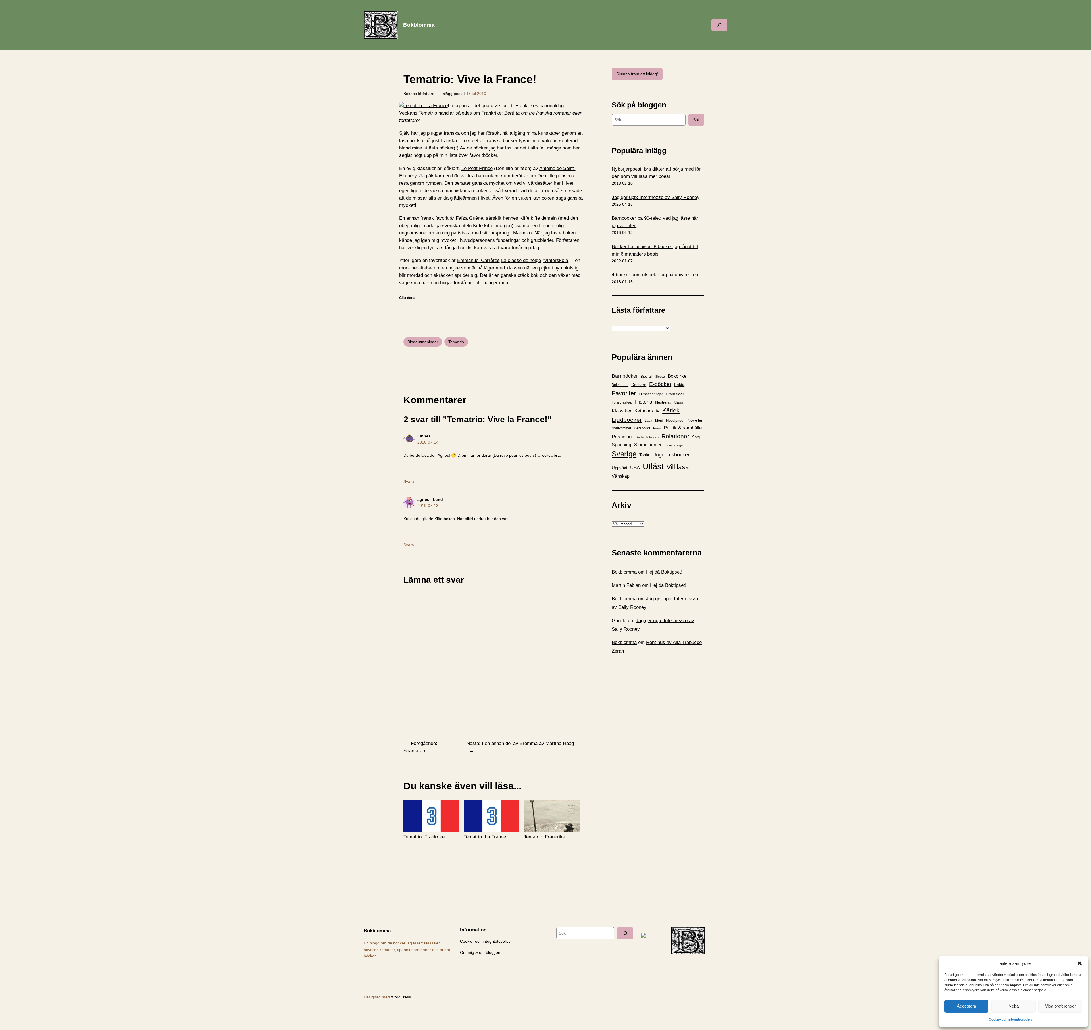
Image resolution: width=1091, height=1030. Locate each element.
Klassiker (622, 411)
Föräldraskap (622, 402)
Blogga (660, 376)
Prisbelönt (622, 436)
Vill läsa (678, 467)
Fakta (679, 384)
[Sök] (625, 933)
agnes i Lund (430, 499)
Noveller (695, 420)
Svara (408, 481)
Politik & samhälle (683, 428)
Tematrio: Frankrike (424, 837)
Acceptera (966, 1006)
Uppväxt (619, 467)
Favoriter (624, 393)
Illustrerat (663, 402)
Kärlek (671, 410)
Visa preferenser (1060, 1006)
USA (635, 467)
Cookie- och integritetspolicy (1010, 1019)
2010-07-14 (427, 442)
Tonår (644, 455)
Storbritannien (648, 444)
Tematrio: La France (485, 837)
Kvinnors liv (646, 411)
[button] (1079, 963)
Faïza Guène (469, 218)
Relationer (675, 436)
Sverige (624, 454)
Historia (643, 402)
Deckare (638, 384)
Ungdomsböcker (671, 455)
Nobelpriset (675, 420)
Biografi (647, 377)
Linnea (424, 436)
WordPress (401, 997)
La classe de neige (521, 260)
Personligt (642, 428)
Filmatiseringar (651, 394)
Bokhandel (620, 385)
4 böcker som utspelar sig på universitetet (656, 274)
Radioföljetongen (647, 437)
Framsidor (675, 394)
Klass (678, 402)
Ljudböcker (627, 419)
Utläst (653, 466)
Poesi (657, 428)
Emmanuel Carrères (478, 260)
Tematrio (428, 113)
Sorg (696, 437)
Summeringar (674, 445)
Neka (1014, 1006)
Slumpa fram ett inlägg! (637, 74)
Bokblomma (419, 25)
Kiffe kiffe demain (538, 218)
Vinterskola (556, 260)
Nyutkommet (621, 428)
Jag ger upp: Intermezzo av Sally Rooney (655, 197)
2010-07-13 (427, 505)
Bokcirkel (678, 376)
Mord (659, 421)
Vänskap (621, 476)
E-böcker (660, 384)
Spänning (621, 444)
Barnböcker (625, 376)
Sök (696, 119)
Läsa (648, 421)
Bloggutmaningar (422, 342)
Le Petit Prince (477, 168)
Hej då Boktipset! (664, 572)
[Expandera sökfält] (719, 25)
